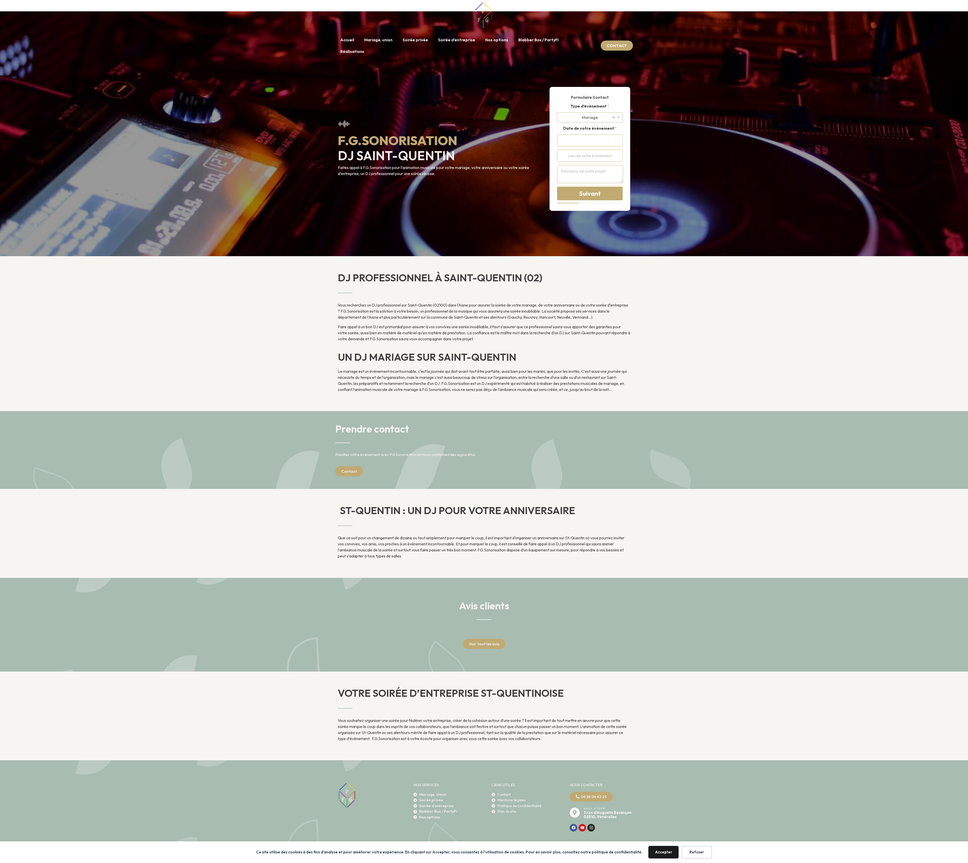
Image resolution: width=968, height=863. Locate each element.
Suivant (590, 193)
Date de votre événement (590, 128)
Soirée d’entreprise (456, 39)
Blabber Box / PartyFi (538, 39)
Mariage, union (378, 39)
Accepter (663, 852)
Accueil (347, 39)
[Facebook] (573, 828)
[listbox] (590, 117)
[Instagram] (591, 828)
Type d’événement (589, 106)
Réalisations (352, 51)
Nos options (496, 39)
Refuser (696, 852)
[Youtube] (582, 828)
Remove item (613, 117)
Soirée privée (415, 39)
